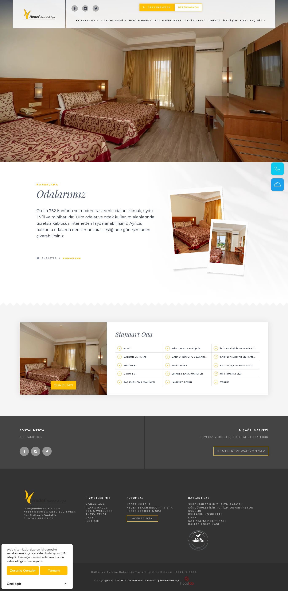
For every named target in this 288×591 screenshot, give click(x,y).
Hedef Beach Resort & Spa (150, 507)
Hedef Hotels (139, 504)
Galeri (214, 20)
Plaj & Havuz (140, 20)
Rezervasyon (188, 7)
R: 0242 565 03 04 (39, 518)
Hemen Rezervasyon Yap (241, 451)
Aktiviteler (195, 20)
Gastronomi (112, 20)
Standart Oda (134, 334)
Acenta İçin (142, 518)
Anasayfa (49, 258)
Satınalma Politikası (207, 520)
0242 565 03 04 (159, 7)
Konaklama (86, 20)
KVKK (192, 517)
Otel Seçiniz (252, 20)
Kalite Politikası (203, 524)
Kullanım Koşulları (205, 514)
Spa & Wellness (168, 20)
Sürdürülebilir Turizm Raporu (215, 504)
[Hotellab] (187, 580)
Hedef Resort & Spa (144, 511)
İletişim (230, 20)
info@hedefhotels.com (42, 508)
